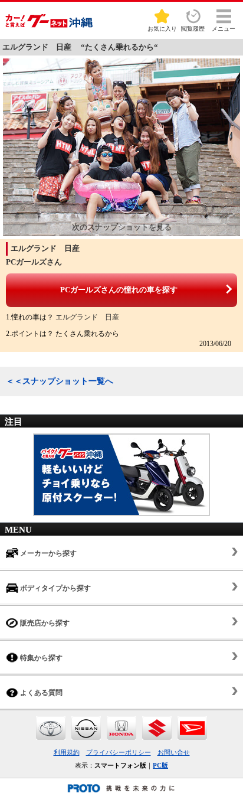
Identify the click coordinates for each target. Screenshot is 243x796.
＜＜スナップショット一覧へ (59, 381)
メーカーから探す (47, 553)
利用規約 (67, 752)
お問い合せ (173, 752)
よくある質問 (40, 693)
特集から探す (40, 658)
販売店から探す (44, 623)
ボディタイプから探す (54, 588)
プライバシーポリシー (118, 752)
